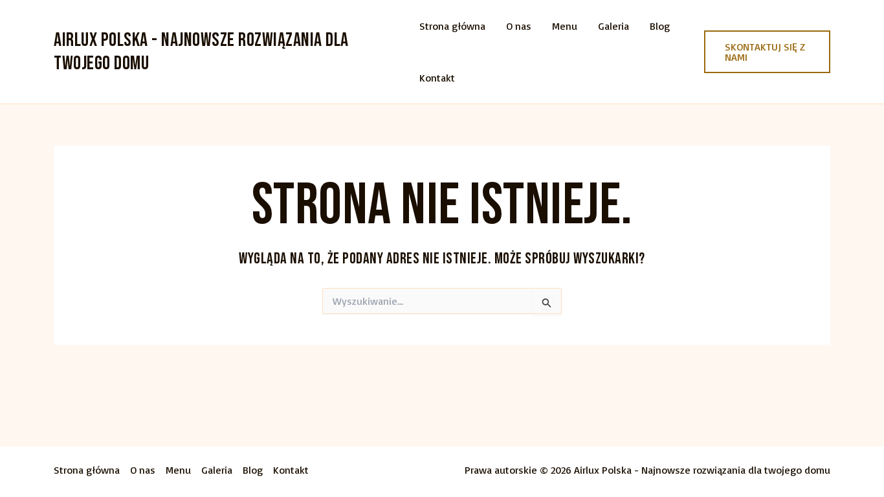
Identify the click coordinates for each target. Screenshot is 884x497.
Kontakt (437, 77)
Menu (564, 25)
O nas (518, 25)
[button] (767, 51)
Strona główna (452, 25)
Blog (660, 25)
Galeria (613, 25)
